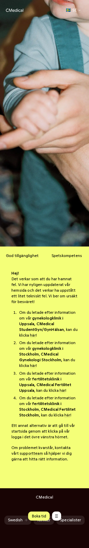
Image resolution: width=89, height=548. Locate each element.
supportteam (31, 453)
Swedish (15, 519)
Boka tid (39, 516)
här (33, 335)
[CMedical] (14, 10)
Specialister (70, 519)
